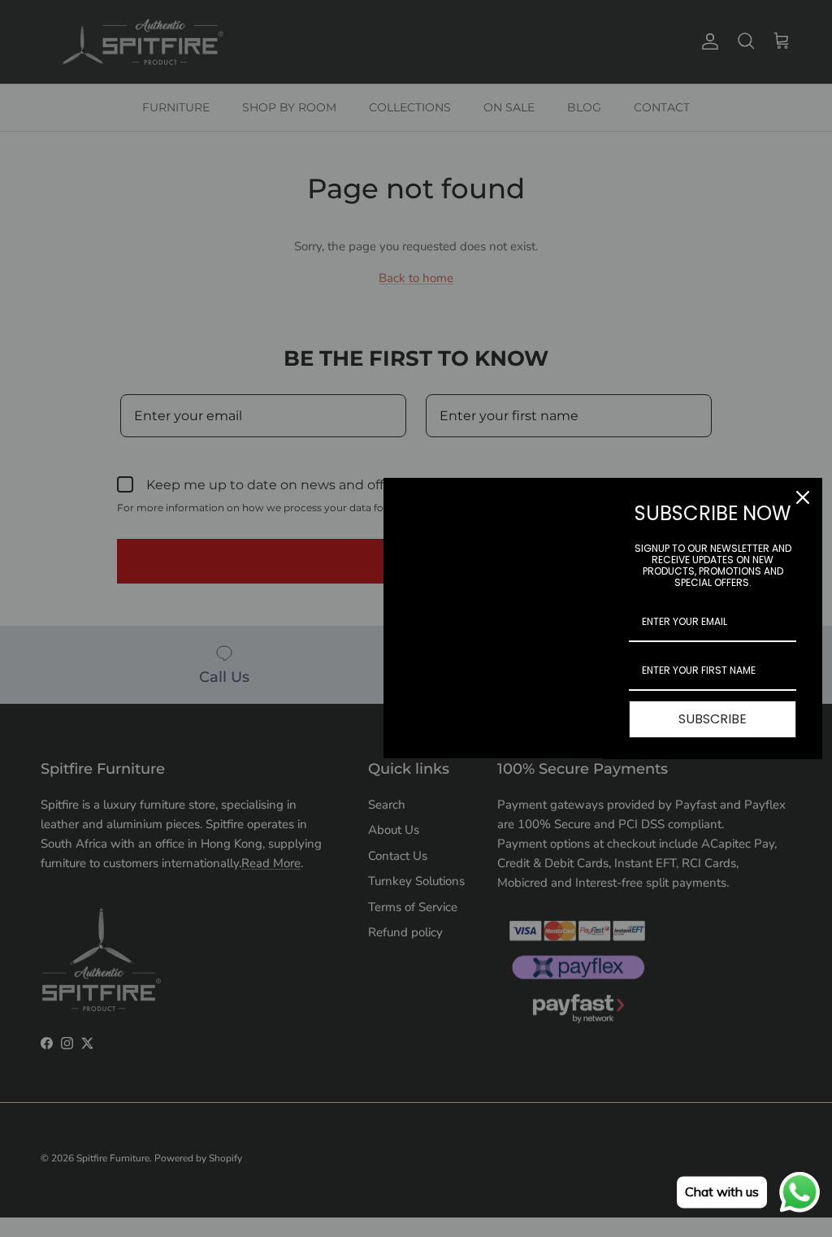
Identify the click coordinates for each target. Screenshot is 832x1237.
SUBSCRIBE (712, 719)
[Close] (802, 497)
